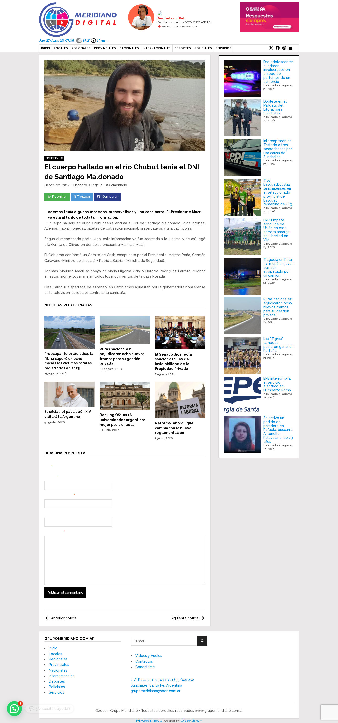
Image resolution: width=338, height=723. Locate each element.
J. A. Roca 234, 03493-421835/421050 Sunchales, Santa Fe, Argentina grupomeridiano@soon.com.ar (162, 685)
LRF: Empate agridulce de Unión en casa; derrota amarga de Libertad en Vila (276, 230)
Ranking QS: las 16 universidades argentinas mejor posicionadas (122, 420)
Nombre (51, 477)
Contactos (144, 661)
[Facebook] (277, 48)
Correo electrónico (59, 495)
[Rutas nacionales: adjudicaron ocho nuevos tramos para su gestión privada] (125, 343)
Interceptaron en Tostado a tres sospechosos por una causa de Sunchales (277, 149)
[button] (14, 708)
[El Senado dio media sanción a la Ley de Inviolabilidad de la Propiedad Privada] (180, 348)
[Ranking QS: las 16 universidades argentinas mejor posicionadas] (125, 409)
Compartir (110, 196)
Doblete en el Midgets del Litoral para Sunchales (275, 107)
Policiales (203, 48)
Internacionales (157, 48)
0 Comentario (116, 185)
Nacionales (129, 48)
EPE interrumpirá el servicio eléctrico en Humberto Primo (277, 384)
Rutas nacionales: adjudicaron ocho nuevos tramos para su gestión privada (277, 307)
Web (47, 514)
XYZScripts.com (191, 720)
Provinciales (105, 48)
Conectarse (145, 667)
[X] (271, 48)
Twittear (83, 196)
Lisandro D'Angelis (87, 185)
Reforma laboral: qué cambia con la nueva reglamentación (174, 428)
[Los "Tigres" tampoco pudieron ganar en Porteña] (242, 355)
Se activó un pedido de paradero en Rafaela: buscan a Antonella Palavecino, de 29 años (278, 430)
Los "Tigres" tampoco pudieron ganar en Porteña (278, 345)
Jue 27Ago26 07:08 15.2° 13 (73, 40)
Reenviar (59, 196)
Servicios (223, 48)
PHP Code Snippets (149, 720)
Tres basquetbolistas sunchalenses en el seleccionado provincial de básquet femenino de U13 (277, 192)
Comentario (54, 532)
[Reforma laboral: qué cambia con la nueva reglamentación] (180, 417)
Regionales (81, 48)
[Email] (290, 48)
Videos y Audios (148, 656)
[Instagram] (284, 48)
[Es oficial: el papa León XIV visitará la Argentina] (69, 405)
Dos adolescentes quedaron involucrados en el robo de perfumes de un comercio (278, 72)
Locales (61, 48)
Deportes (182, 48)
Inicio (45, 48)
